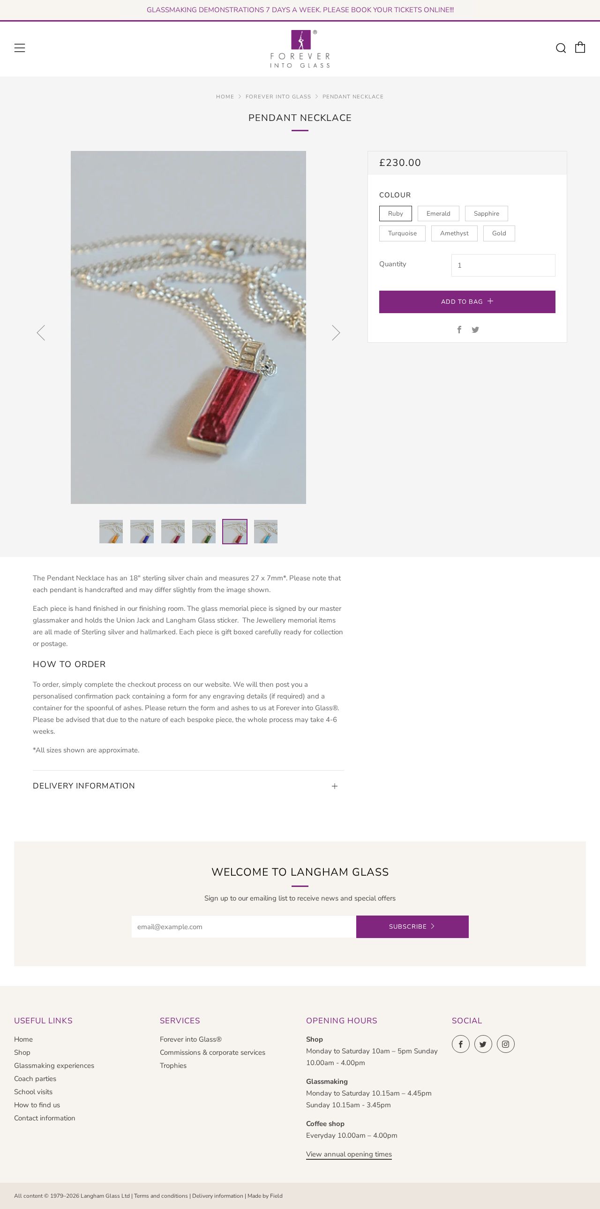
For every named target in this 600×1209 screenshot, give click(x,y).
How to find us (37, 1105)
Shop (22, 1052)
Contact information (44, 1118)
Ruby (395, 213)
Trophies (173, 1065)
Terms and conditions (161, 1196)
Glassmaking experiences (54, 1065)
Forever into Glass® (191, 1039)
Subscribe (408, 927)
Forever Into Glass (278, 96)
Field (276, 1196)
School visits (33, 1091)
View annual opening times (349, 1154)
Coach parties (35, 1078)
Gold (499, 233)
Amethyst (454, 233)
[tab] (111, 531)
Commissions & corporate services (212, 1052)
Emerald (438, 213)
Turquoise (402, 233)
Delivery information (217, 1196)
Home (225, 96)
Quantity (392, 264)
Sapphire (486, 213)
